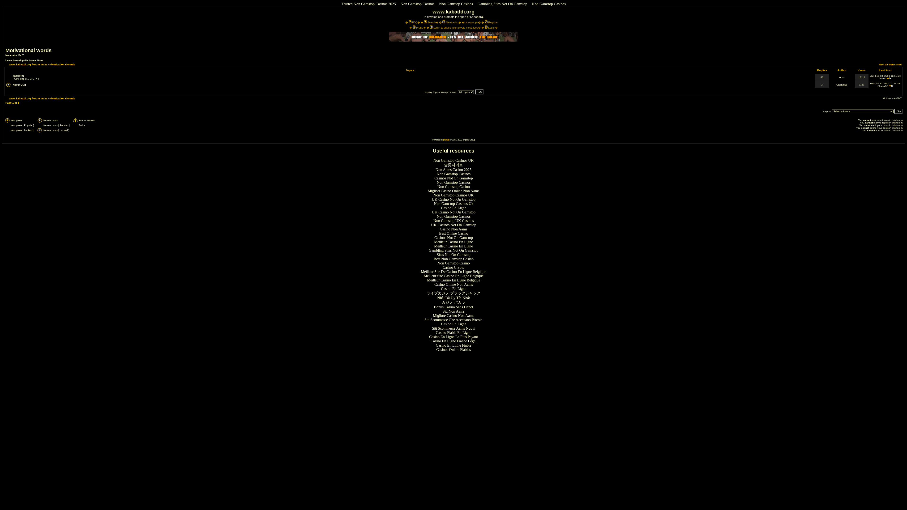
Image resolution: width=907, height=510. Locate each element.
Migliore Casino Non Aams (453, 316)
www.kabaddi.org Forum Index (28, 64)
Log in (491, 27)
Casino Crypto (453, 267)
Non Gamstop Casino (453, 187)
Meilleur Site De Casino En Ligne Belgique (453, 272)
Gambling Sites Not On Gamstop (502, 4)
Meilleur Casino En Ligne (453, 242)
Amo (841, 77)
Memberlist (452, 22)
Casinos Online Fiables (453, 350)
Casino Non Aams (453, 229)
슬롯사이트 (453, 165)
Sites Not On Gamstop (454, 255)
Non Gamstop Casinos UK (453, 160)
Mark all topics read (890, 64)
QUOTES (18, 76)
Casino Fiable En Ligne (453, 333)
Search (432, 22)
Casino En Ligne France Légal (453, 341)
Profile (419, 27)
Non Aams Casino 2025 (453, 170)
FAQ (414, 22)
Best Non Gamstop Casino (454, 259)
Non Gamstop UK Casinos (453, 221)
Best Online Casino (453, 233)
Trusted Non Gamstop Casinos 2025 (369, 4)
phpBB (446, 139)
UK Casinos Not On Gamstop (453, 225)
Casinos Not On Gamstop (453, 178)
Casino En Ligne (453, 208)
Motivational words (28, 50)
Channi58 (841, 84)
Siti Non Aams (454, 311)
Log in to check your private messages (455, 27)
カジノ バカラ (453, 302)
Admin (882, 78)
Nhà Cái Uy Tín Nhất (453, 298)
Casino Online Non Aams (453, 284)
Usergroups (471, 22)
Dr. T (21, 55)
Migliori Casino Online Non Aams (453, 191)
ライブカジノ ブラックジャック (453, 293)
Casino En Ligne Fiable (453, 345)
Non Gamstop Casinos (417, 4)
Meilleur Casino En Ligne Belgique (453, 280)
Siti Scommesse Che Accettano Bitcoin (453, 320)
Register (493, 22)
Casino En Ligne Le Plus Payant (453, 337)
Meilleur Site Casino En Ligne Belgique (453, 276)
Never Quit (19, 84)
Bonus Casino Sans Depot (453, 307)
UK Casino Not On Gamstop (453, 199)
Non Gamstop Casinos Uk (453, 204)
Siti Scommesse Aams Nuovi (453, 328)
